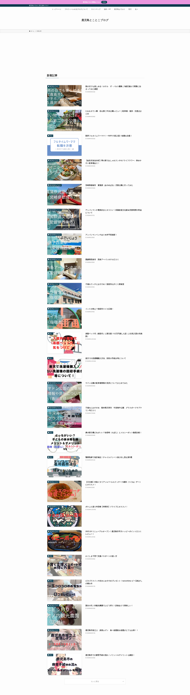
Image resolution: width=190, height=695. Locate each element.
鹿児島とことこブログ (95, 20)
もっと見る (95, 681)
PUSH (104, 2)
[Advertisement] (95, 56)
